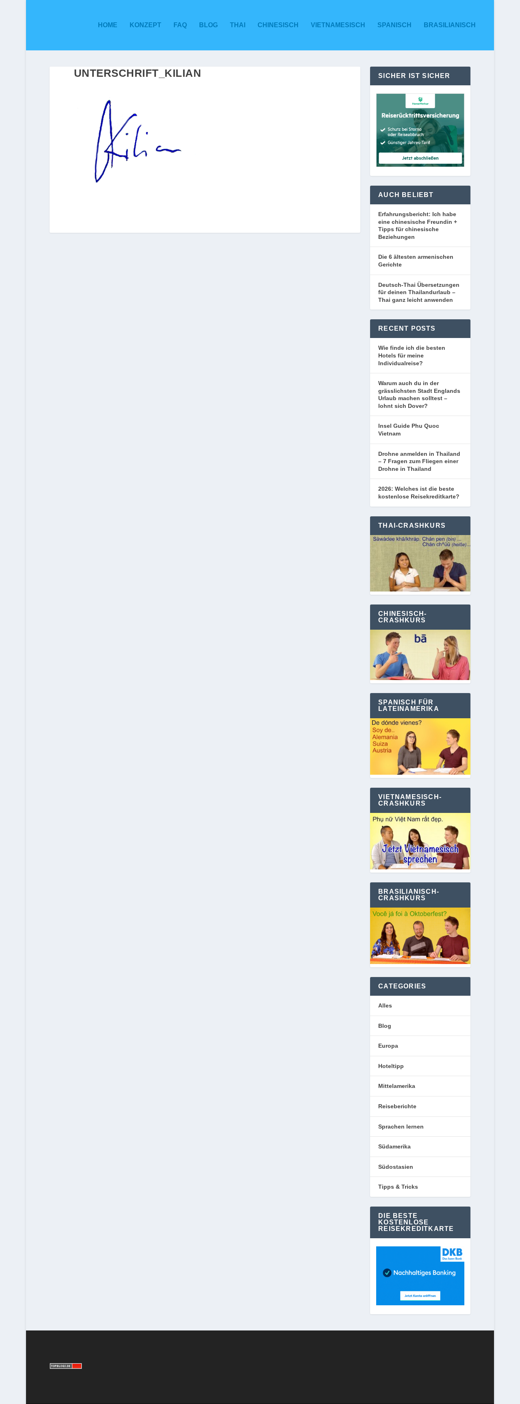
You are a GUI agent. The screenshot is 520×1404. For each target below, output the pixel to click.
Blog (208, 25)
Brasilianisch (450, 25)
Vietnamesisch (338, 25)
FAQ (180, 25)
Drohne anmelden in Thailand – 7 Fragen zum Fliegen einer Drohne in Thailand (419, 461)
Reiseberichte (397, 1106)
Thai (237, 25)
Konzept (145, 25)
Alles (385, 1005)
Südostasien (395, 1167)
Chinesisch (278, 25)
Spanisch (394, 25)
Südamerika (394, 1146)
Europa (388, 1045)
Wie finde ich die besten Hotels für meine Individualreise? (411, 355)
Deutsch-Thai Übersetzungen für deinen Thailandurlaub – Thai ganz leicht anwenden (418, 292)
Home (107, 25)
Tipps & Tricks (398, 1186)
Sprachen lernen (401, 1126)
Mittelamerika (396, 1086)
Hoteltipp (391, 1066)
